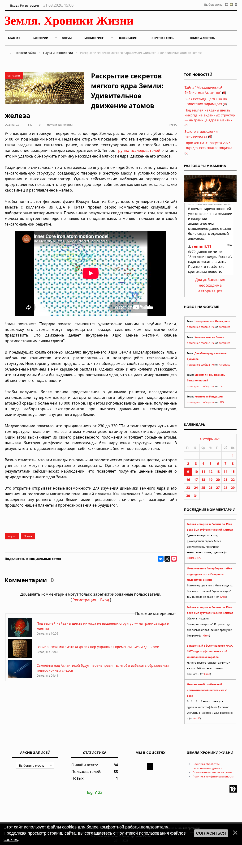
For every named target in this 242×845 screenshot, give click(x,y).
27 (218, 487)
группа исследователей (138, 150)
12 (210, 471)
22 (233, 479)
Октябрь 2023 (210, 439)
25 (203, 487)
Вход (104, 599)
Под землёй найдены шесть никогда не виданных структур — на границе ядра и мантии (210, 115)
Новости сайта (25, 53)
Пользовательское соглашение (212, 772)
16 (188, 479)
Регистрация (84, 599)
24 (196, 487)
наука (11, 536)
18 (203, 479)
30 (188, 495)
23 (188, 487)
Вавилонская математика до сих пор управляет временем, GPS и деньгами (98, 646)
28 (225, 487)
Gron (223, 596)
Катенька (224, 327)
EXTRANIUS (194, 558)
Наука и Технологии (58, 53)
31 (196, 495)
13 (218, 471)
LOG (221, 402)
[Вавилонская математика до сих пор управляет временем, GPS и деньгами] (20, 657)
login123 (94, 792)
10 (196, 471)
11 (203, 471)
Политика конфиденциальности (213, 776)
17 (196, 479)
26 (210, 487)
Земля (28, 536)
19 (210, 479)
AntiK (196, 718)
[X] (167, 559)
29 (233, 487)
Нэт (221, 386)
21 (225, 479)
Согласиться (211, 833)
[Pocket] (174, 559)
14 (225, 471)
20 (218, 479)
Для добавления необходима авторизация (210, 285)
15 (233, 471)
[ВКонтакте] (161, 559)
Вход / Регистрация (24, 5)
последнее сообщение (201, 327)
